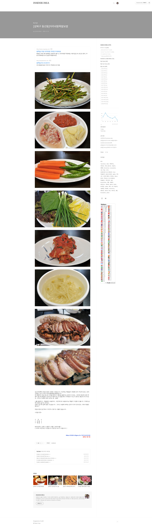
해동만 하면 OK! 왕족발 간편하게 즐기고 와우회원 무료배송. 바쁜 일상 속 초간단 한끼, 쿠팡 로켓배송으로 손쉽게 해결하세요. (61, 54)
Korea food (106, 168)
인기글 (106, 152)
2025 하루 (104, 68)
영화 (116, 190)
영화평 (102, 168)
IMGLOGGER (109, 174)
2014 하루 (104, 91)
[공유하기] (41, 443)
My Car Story (105, 64)
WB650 (102, 190)
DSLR (102, 178)
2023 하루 (104, 72)
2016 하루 (104, 87)
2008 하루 (104, 103)
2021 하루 (104, 77)
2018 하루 (104, 83)
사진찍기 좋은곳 (106, 176)
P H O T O (105, 47)
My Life (104, 66)
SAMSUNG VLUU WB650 (106, 172)
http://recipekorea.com (42, 60)
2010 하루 (104, 99)
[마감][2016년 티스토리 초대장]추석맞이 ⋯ (109, 140)
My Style (39, 451)
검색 (114, 3)
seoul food (111, 188)
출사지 (111, 184)
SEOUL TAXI (108, 190)
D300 (115, 184)
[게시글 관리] (43, 443)
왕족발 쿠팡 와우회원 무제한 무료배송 (48, 51)
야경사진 (107, 184)
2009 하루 (104, 101)
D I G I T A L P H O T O (107, 52)
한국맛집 (102, 186)
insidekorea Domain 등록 (106, 142)
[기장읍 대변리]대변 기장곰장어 (44, 460)
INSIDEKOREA (41, 3)
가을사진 (113, 166)
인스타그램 (102, 198)
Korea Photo (103, 182)
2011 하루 (104, 97)
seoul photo (113, 168)
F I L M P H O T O (105, 54)
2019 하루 (104, 81)
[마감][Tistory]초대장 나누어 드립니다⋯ (109, 147)
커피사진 (113, 190)
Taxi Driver (103, 163)
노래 (112, 186)
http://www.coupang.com (43, 49)
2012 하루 (104, 95)
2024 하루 (104, 70)
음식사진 (109, 166)
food (114, 172)
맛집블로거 (103, 174)
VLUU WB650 (111, 178)
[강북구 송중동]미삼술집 (42, 462)
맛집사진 (116, 186)
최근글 (102, 152)
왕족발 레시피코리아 (43, 63)
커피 (117, 174)
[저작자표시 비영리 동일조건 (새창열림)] (53, 443)
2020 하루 (104, 79)
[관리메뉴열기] (149, 3)
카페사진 (102, 166)
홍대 (110, 186)
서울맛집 (102, 188)
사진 (101, 176)
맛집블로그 (103, 180)
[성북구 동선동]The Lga (42, 456)
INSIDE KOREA (106, 45)
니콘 (101, 170)
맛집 (104, 170)
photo (108, 192)
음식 (112, 180)
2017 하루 (104, 85)
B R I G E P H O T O (106, 50)
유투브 (105, 198)
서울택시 (111, 182)
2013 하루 (104, 93)
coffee (106, 186)
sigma (114, 174)
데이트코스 (103, 184)
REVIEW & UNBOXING (107, 58)
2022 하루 (104, 75)
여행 (108, 182)
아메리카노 (112, 163)
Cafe (107, 163)
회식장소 (112, 176)
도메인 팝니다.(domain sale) (107, 138)
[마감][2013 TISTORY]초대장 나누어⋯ (109, 145)
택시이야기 (108, 180)
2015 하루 (104, 89)
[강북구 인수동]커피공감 (42, 454)
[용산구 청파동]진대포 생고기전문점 (45, 458)
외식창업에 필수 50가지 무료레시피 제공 (48, 65)
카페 (106, 166)
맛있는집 (105, 178)
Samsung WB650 (106, 56)
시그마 (107, 170)
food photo (103, 192)
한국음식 (106, 188)
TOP (117, 521)
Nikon (116, 176)
